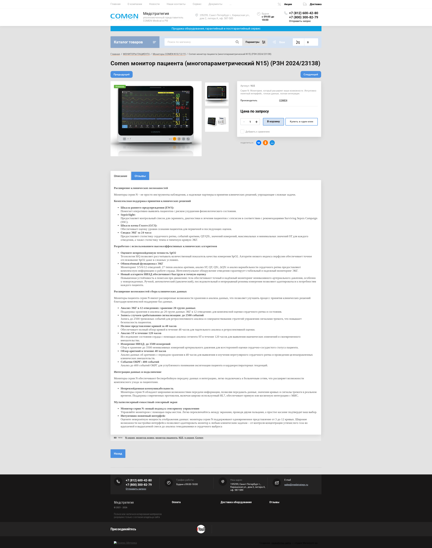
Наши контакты (176, 4)
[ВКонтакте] (258, 142)
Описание (120, 176)
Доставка (315, 4)
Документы (215, 4)
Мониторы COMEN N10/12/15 (169, 54)
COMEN (283, 100)
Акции (288, 4)
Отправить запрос (300, 21)
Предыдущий (122, 74)
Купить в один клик (301, 121)
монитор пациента (166, 437)
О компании (135, 4)
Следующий (311, 74)
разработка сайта (281, 543)
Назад (118, 453)
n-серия (189, 437)
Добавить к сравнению (258, 131)
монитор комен (145, 437)
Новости (154, 4)
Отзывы (274, 502)
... (231, 4)
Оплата (176, 502)
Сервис (197, 4)
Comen (199, 437)
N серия (130, 437)
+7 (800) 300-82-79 (303, 17)
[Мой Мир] (272, 142)
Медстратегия (156, 13)
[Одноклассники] (265, 142)
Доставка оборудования (236, 502)
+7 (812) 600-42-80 (303, 13)
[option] (156, 118)
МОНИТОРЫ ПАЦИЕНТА (136, 54)
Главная (115, 4)
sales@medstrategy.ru (296, 484)
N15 (181, 437)
